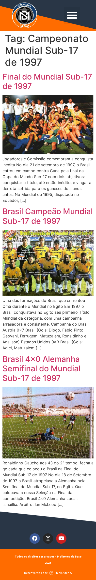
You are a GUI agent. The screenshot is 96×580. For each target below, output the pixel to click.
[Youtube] (61, 538)
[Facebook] (35, 538)
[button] (72, 15)
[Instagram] (48, 538)
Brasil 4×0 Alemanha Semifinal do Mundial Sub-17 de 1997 (41, 368)
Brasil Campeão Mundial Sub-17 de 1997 (47, 216)
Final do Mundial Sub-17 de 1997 (47, 81)
